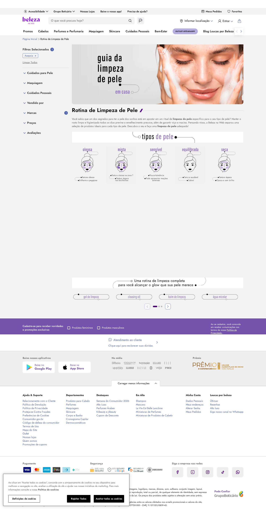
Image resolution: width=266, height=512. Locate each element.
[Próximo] (168, 306)
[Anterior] (147, 306)
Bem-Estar (161, 31)
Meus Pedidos (214, 11)
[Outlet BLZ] (185, 31)
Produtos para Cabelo (78, 401)
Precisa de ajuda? (137, 11)
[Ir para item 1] (155, 306)
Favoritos (237, 11)
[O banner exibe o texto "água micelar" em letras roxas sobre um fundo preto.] (220, 297)
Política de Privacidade (35, 408)
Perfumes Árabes (105, 408)
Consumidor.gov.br (33, 419)
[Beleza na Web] (31, 21)
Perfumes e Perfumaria (68, 31)
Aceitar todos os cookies (109, 498)
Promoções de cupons (35, 444)
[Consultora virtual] (140, 20)
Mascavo (140, 404)
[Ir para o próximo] (241, 31)
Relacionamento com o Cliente (39, 401)
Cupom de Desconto (107, 415)
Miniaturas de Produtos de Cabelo (154, 415)
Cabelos (43, 31)
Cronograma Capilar (77, 419)
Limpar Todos (30, 62)
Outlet (26, 433)
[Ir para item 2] (159, 306)
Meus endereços (194, 404)
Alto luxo (214, 408)
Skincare (114, 31)
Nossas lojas (29, 437)
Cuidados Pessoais (137, 31)
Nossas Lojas (87, 11)
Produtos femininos (82, 327)
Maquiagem (96, 31)
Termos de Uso (31, 426)
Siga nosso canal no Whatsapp (226, 412)
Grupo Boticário (62, 11)
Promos (28, 31)
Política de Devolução (34, 404)
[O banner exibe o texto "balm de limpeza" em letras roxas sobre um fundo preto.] (177, 297)
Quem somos (30, 441)
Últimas (214, 401)
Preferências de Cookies (36, 415)
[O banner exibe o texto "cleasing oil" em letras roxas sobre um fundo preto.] (134, 297)
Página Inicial (30, 39)
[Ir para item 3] (161, 306)
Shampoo (141, 401)
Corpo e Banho (74, 415)
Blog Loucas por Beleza (218, 31)
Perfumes (71, 404)
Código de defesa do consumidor (41, 422)
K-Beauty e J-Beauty (106, 412)
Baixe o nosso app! (111, 11)
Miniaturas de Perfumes (148, 412)
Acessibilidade (36, 11)
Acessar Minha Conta (225, 21)
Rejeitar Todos (78, 498)
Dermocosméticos (76, 422)
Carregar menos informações (133, 383)
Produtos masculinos (113, 327)
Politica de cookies (48, 489)
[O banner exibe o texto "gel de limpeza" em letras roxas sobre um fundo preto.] (91, 297)
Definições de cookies (24, 498)
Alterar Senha (193, 408)
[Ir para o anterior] (237, 31)
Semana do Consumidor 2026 (112, 401)
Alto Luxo (101, 404)
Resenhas (215, 404)
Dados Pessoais (194, 401)
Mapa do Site (30, 430)
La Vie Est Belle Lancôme (149, 408)
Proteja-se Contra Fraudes (36, 412)
